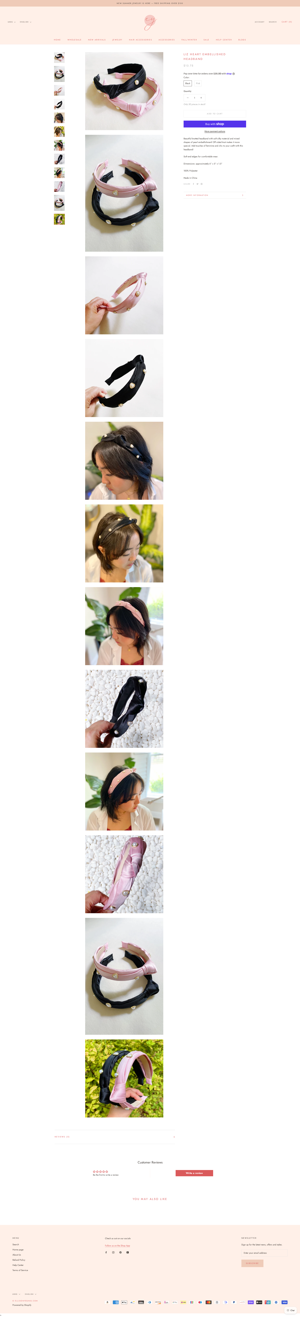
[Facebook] (193, 184)
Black (187, 83)
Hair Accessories (140, 39)
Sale (206, 39)
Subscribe (252, 1263)
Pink (198, 83)
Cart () (287, 22)
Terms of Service (20, 1270)
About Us (16, 1254)
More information (197, 195)
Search (273, 22)
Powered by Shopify (21, 1305)
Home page (17, 1249)
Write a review (194, 1173)
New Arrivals (97, 39)
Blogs (242, 39)
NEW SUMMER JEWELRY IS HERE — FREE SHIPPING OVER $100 (150, 3)
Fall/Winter (189, 39)
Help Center (224, 39)
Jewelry (117, 39)
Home (57, 39)
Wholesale (75, 39)
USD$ (10, 22)
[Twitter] (197, 184)
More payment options (215, 131)
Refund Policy (18, 1259)
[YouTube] (128, 1252)
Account (260, 22)
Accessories (167, 39)
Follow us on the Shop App (117, 1245)
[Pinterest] (201, 184)
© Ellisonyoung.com (25, 1301)
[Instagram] (113, 1252)
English (24, 22)
